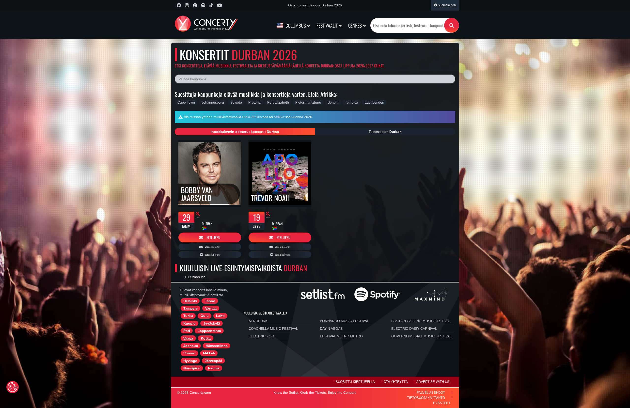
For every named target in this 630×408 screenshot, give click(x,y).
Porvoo (189, 353)
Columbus (295, 25)
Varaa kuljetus (212, 254)
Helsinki (190, 301)
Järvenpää (213, 361)
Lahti (220, 316)
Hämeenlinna (217, 346)
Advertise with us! (433, 382)
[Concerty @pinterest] (195, 5)
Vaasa (188, 338)
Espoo (210, 301)
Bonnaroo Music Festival (344, 321)
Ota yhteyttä (396, 382)
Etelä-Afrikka (252, 117)
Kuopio (189, 323)
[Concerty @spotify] (203, 5)
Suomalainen (446, 5)
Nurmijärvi (191, 368)
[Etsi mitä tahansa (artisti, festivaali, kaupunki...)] (451, 25)
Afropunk (258, 321)
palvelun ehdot (431, 392)
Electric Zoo (261, 336)
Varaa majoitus (212, 247)
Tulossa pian (385, 132)
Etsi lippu (213, 237)
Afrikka (279, 117)
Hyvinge (190, 361)
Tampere (190, 308)
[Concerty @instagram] (186, 5)
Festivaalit (327, 25)
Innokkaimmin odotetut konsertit (245, 132)
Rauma (214, 368)
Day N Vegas (331, 328)
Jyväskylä (211, 323)
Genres (355, 25)
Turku (188, 316)
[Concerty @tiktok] (211, 5)
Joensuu (190, 346)
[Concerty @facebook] (178, 5)
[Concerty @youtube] (219, 5)
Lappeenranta (209, 331)
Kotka (206, 338)
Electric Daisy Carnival (414, 328)
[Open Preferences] (12, 387)
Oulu (205, 316)
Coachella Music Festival (273, 328)
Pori (186, 331)
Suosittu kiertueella (355, 382)
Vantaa (211, 308)
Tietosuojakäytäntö (426, 398)
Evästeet (441, 403)
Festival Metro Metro (341, 336)
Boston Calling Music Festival (421, 321)
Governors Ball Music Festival (421, 336)
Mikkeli (209, 353)
